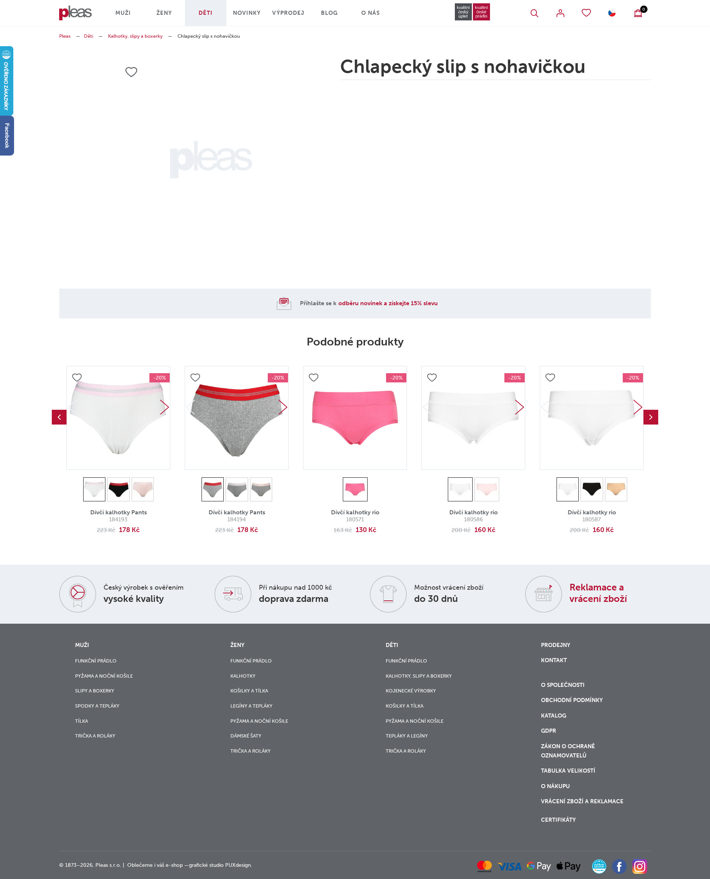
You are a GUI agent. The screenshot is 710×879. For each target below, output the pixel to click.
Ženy (164, 13)
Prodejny (555, 645)
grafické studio (206, 865)
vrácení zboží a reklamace (582, 801)
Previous (59, 417)
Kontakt (554, 660)
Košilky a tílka (249, 691)
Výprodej (288, 13)
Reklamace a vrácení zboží (598, 593)
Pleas (65, 36)
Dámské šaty (245, 736)
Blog (329, 13)
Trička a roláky (95, 736)
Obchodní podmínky (572, 700)
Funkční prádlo (95, 661)
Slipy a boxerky (94, 691)
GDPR (548, 731)
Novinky (247, 13)
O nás (370, 13)
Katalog (554, 715)
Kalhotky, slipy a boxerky (135, 36)
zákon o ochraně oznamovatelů (568, 751)
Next (164, 407)
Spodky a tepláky (97, 706)
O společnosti (563, 685)
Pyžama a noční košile (104, 676)
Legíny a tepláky (251, 706)
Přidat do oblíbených (76, 377)
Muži (123, 13)
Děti (206, 13)
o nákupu (555, 786)
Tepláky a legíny (407, 736)
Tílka (81, 721)
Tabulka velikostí (569, 770)
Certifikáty (558, 820)
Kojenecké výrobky (411, 691)
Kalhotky (243, 676)
